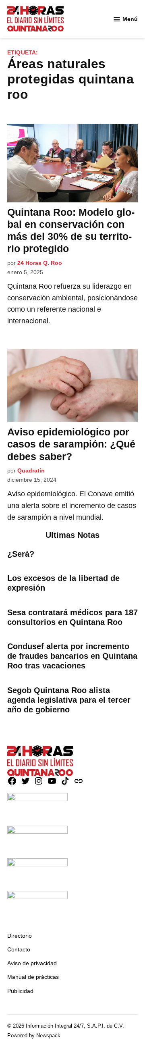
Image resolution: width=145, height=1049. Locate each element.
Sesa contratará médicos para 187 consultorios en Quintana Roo (72, 617)
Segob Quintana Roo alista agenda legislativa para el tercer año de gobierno (68, 700)
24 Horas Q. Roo (39, 263)
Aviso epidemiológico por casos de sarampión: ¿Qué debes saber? (71, 444)
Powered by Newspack (33, 1036)
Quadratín (31, 470)
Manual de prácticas (33, 977)
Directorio (19, 935)
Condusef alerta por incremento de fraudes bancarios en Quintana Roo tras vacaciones (72, 656)
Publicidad (20, 991)
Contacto (18, 949)
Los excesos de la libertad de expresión (63, 583)
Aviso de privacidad (32, 963)
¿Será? (20, 553)
